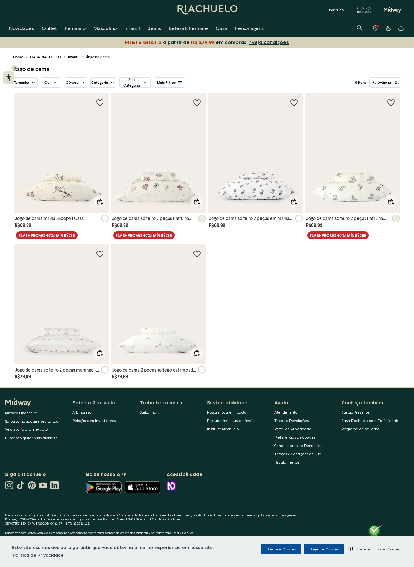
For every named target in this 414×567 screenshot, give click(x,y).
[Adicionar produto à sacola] (99, 202)
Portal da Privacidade (292, 429)
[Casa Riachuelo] (364, 9)
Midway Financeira (21, 412)
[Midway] (392, 9)
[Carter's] (337, 9)
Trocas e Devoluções (291, 420)
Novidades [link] (21, 28)
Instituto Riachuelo (223, 429)
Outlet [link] (49, 28)
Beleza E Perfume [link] (188, 28)
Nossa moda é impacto (226, 412)
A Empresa (82, 412)
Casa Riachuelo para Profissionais (370, 420)
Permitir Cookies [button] (281, 548)
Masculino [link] (105, 28)
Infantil (73, 56)
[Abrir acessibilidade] (8, 77)
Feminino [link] (75, 28)
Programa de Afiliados (360, 429)
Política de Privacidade (38, 555)
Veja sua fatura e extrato (26, 429)
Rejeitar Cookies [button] (324, 548)
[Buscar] (359, 28)
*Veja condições (269, 42)
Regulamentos (286, 462)
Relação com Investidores (94, 420)
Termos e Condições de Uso (297, 453)
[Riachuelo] (207, 10)
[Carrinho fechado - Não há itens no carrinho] (401, 28)
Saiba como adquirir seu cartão (31, 421)
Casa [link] (221, 28)
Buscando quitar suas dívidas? (31, 437)
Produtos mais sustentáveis (230, 420)
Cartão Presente (355, 412)
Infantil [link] (132, 28)
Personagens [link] (249, 28)
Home (18, 56)
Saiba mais (149, 412)
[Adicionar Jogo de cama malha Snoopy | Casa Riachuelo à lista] (100, 102)
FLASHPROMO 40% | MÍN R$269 (47, 235)
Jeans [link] (154, 28)
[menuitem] (21, 28)
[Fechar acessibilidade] (14, 68)
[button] (374, 549)
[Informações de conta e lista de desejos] (388, 28)
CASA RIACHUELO (45, 56)
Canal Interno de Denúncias (298, 445)
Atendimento (285, 412)
